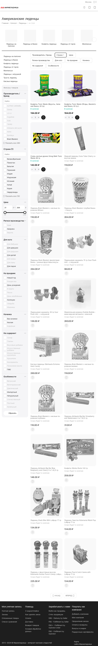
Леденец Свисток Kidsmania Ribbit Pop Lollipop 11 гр (80, 521)
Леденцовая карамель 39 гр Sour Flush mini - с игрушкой (44, 313)
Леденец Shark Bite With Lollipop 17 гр (45, 520)
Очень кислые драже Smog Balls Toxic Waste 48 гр (46, 157)
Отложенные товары (10, 618)
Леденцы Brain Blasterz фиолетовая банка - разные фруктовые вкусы (44, 261)
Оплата (28, 618)
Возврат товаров (32, 625)
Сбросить (12, 413)
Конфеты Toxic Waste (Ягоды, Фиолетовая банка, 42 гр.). (80, 105)
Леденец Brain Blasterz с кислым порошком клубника (45, 417)
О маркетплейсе (32, 611)
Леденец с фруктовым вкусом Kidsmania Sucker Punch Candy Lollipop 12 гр (46, 573)
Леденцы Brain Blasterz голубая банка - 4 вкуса (79, 209)
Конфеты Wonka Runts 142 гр (76, 468)
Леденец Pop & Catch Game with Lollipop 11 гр (77, 573)
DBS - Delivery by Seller (58, 618)
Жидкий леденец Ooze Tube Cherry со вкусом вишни (79, 157)
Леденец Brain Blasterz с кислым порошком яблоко (45, 209)
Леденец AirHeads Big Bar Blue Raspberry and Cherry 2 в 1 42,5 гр (44, 469)
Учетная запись (8, 611)
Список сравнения (9, 622)
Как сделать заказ (32, 614)
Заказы (5, 614)
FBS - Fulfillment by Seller (59, 622)
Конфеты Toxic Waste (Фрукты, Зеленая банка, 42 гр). (45, 105)
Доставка (29, 622)
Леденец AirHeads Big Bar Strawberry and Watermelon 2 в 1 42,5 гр (79, 417)
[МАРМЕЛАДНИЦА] (10, 7)
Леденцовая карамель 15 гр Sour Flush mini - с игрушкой (80, 261)
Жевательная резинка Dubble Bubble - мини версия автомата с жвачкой (80, 313)
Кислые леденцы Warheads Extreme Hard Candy (45, 365)
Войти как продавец (57, 611)
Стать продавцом (56, 614)
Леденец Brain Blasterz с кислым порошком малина (79, 365)
